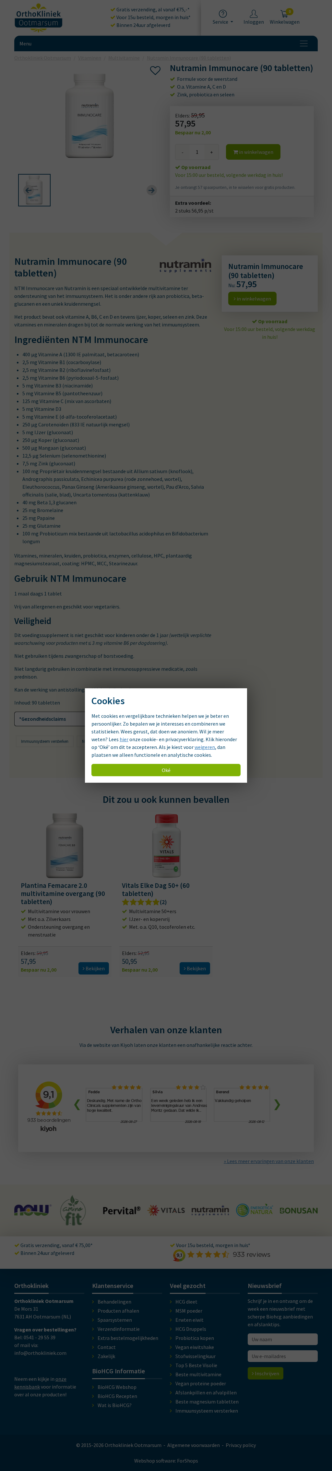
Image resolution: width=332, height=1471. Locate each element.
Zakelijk (106, 1356)
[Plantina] (299, 1214)
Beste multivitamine (198, 1374)
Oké (166, 770)
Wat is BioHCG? (115, 1405)
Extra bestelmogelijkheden (128, 1338)
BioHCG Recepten (117, 1396)
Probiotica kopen (194, 1338)
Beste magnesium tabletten (207, 1401)
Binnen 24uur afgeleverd (142, 25)
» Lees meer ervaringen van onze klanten (269, 1161)
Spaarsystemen (115, 1320)
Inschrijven (266, 1373)
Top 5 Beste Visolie (196, 1365)
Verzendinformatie (119, 1329)
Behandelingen (114, 1301)
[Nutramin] (166, 1212)
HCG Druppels (190, 1329)
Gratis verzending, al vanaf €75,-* (152, 9)
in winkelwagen (255, 152)
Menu (25, 43)
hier (124, 739)
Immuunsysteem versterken (44, 741)
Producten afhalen (118, 1310)
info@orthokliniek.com (40, 1353)
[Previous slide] (28, 190)
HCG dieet (186, 1301)
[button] (34, 190)
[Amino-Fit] (29, 1223)
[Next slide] (152, 190)
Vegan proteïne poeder (200, 1383)
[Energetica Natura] (210, 1213)
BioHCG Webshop (117, 1387)
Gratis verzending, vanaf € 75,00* (56, 1245)
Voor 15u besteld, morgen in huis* (153, 17)
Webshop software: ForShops (166, 1460)
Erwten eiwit (189, 1320)
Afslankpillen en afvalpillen (206, 1392)
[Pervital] (78, 1211)
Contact (107, 1347)
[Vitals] (122, 1212)
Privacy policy (241, 1445)
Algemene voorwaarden (193, 1445)
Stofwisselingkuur (195, 1356)
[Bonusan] (255, 1210)
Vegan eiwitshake (194, 1347)
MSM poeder (188, 1310)
